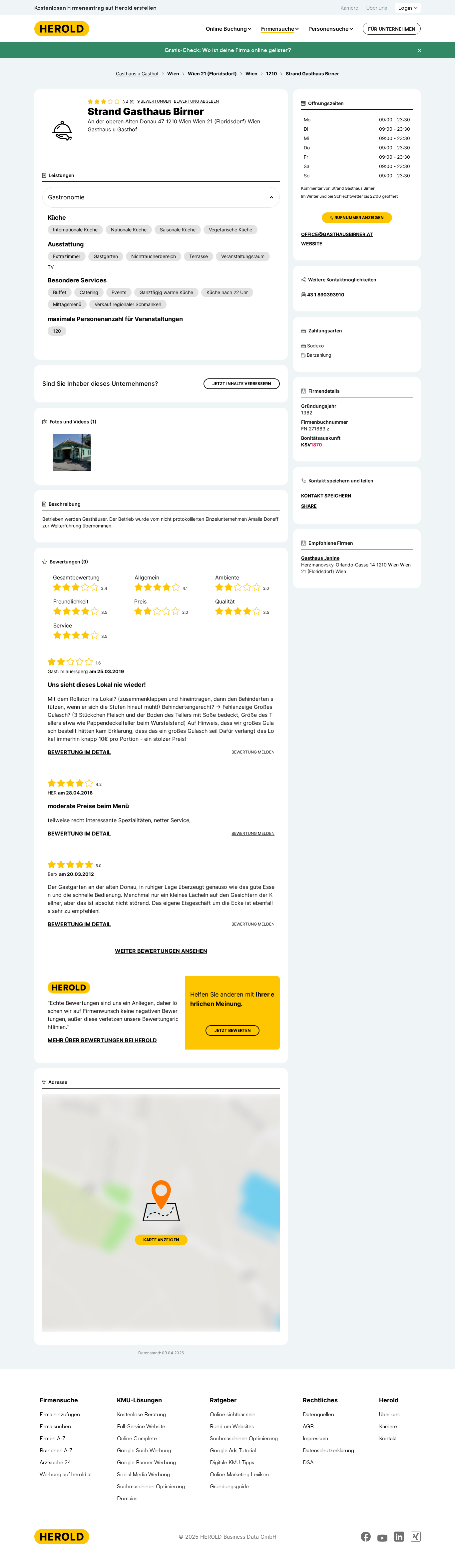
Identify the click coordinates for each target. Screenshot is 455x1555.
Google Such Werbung (144, 1450)
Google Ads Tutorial (233, 1450)
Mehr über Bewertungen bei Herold (102, 1040)
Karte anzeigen (161, 1239)
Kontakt (388, 1438)
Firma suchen (55, 1426)
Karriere (349, 7)
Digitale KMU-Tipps (232, 1462)
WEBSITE (311, 243)
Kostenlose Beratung (141, 1414)
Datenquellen (318, 1414)
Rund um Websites (232, 1426)
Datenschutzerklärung (328, 1450)
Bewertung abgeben (196, 101)
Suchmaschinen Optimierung (151, 1486)
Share (309, 506)
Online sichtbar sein (232, 1414)
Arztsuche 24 (55, 1462)
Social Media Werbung (143, 1474)
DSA (308, 1462)
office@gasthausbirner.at (337, 234)
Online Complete (137, 1438)
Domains (127, 1498)
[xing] (416, 1537)
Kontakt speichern (326, 495)
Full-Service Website (141, 1426)
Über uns (376, 7)
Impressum (315, 1438)
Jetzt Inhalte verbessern (241, 383)
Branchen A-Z (56, 1450)
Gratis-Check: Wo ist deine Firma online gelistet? (228, 50)
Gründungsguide (229, 1486)
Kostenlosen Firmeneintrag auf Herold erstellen (95, 7)
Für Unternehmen (391, 29)
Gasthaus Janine (320, 558)
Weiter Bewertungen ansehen (161, 951)
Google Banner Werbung (146, 1462)
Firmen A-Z (53, 1438)
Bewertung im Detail (79, 752)
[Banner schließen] (419, 50)
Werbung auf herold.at (66, 1474)
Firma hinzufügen (60, 1414)
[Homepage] (61, 28)
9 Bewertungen (154, 101)
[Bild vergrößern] (85, 441)
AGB (308, 1426)
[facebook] (366, 1537)
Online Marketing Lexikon (239, 1474)
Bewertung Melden (252, 751)
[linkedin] (399, 1537)
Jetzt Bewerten (232, 1030)
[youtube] (382, 1537)
